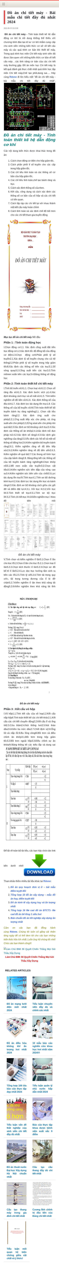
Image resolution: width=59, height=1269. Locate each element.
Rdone (13, 77)
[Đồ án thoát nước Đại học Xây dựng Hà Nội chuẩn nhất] (17, 1152)
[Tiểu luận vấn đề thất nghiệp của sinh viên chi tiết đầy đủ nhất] (17, 1109)
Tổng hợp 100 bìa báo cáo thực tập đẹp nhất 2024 (17, 1088)
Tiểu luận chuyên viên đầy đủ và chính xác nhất (42, 1007)
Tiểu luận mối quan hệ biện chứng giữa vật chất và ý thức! (17, 1254)
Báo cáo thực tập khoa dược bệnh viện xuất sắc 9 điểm (42, 1130)
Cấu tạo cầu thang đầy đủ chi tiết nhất (42, 1170)
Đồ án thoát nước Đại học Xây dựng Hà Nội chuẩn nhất (17, 1172)
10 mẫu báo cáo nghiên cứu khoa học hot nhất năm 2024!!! (42, 1048)
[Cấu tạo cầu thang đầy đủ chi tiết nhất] (42, 1152)
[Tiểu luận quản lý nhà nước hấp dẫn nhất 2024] (42, 1070)
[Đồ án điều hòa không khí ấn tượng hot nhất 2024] (17, 1027)
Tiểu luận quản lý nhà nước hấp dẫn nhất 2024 (42, 1088)
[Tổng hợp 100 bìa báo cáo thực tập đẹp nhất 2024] (17, 1070)
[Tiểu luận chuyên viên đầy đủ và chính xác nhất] (42, 988)
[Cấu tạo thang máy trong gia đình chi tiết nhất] (17, 1194)
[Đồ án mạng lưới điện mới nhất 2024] (17, 988)
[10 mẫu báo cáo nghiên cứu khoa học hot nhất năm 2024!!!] (42, 1027)
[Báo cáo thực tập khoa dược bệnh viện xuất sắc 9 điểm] (42, 1109)
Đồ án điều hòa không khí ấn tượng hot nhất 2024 (17, 1048)
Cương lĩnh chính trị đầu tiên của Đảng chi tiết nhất (42, 1212)
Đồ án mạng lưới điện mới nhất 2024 (17, 1007)
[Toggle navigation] (3, 3)
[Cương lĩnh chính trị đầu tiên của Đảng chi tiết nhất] (42, 1194)
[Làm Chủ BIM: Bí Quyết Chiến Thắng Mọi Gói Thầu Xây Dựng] (29, 951)
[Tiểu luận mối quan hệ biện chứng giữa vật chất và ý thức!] (17, 1233)
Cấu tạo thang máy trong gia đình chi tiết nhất (17, 1212)
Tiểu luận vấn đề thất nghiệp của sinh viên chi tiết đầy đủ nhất (17, 1130)
